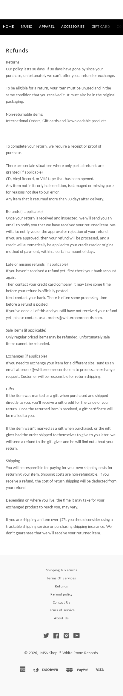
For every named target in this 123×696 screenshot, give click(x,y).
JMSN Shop (61, 9)
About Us (61, 618)
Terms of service (61, 610)
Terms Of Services (61, 578)
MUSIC (26, 27)
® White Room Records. (79, 653)
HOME (8, 27)
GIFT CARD (101, 27)
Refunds (61, 586)
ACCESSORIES (72, 27)
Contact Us (61, 602)
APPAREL (47, 27)
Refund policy (61, 594)
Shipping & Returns (61, 570)
